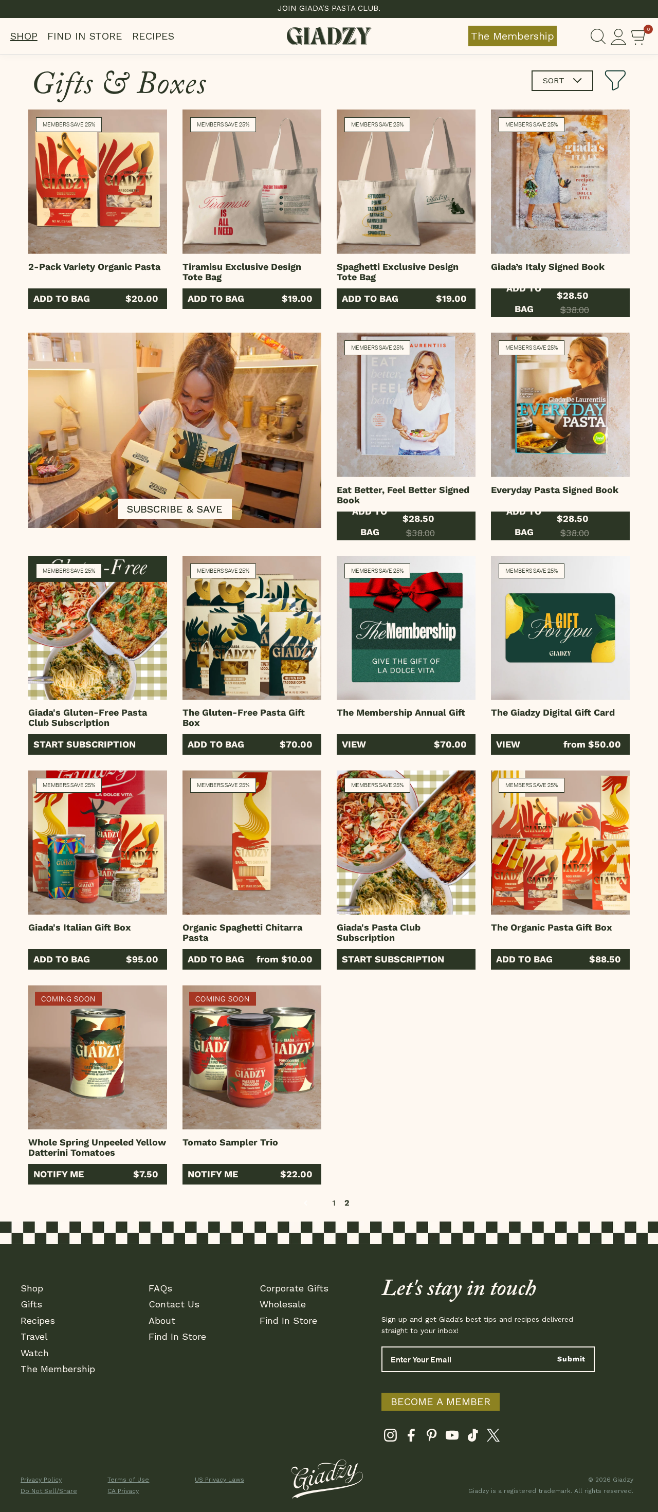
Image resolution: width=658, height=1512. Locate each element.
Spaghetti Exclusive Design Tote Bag (398, 271)
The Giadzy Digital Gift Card (553, 712)
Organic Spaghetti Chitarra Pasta (242, 932)
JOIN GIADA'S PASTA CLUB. (329, 8)
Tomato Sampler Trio (230, 1142)
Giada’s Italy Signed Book (548, 266)
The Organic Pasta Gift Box (551, 927)
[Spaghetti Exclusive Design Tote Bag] (406, 182)
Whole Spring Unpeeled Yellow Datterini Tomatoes (97, 1147)
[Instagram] (390, 1438)
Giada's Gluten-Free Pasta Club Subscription (87, 717)
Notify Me (58, 1174)
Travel (34, 1336)
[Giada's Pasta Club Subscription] (406, 842)
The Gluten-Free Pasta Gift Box (243, 717)
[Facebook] (411, 1438)
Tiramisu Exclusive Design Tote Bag (241, 271)
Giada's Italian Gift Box (79, 927)
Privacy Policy (41, 1479)
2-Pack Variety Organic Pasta (94, 266)
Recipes (153, 36)
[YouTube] (452, 1438)
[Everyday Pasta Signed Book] (560, 405)
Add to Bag (61, 298)
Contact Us (174, 1304)
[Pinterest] (432, 1438)
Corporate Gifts (294, 1288)
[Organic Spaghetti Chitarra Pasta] (251, 842)
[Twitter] (493, 1438)
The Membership (512, 36)
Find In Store (84, 36)
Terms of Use (128, 1479)
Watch (35, 1352)
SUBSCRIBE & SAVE (175, 509)
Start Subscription (84, 744)
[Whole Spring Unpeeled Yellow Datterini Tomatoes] (97, 1057)
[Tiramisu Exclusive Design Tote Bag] (251, 182)
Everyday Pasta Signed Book (554, 489)
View (354, 744)
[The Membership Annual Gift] (406, 628)
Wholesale (283, 1304)
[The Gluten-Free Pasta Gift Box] (251, 628)
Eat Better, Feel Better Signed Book (403, 494)
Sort (555, 80)
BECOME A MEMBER (440, 1401)
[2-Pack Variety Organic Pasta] (97, 182)
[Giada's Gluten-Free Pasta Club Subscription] (97, 628)
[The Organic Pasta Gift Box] (560, 842)
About (162, 1320)
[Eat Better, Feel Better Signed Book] (406, 405)
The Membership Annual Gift (401, 712)
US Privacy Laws (219, 1479)
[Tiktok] (473, 1438)
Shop (24, 36)
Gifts (31, 1304)
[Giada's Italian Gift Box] (97, 842)
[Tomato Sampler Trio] (251, 1057)
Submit (571, 1359)
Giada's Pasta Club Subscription (379, 932)
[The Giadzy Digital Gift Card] (560, 628)
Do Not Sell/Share (49, 1491)
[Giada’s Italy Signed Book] (560, 182)
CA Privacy (123, 1491)
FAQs (160, 1288)
